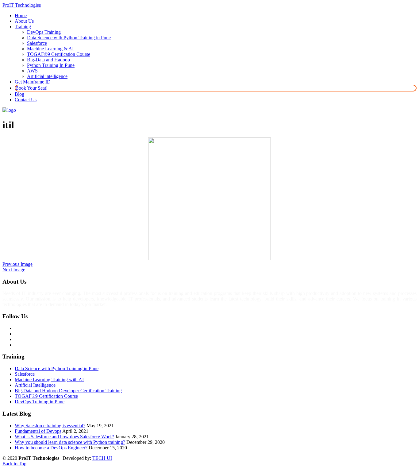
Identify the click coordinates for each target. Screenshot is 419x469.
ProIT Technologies (21, 5)
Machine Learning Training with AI (49, 379)
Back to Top (14, 463)
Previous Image (17, 264)
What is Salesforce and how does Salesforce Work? (64, 436)
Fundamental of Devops (38, 431)
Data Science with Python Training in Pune (56, 368)
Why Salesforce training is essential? (50, 425)
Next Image (13, 269)
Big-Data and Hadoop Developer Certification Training (68, 390)
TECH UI (102, 458)
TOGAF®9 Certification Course (46, 396)
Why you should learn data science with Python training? (70, 442)
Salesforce (25, 374)
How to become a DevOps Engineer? (51, 447)
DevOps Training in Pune (39, 401)
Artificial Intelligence (35, 385)
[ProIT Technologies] (9, 110)
